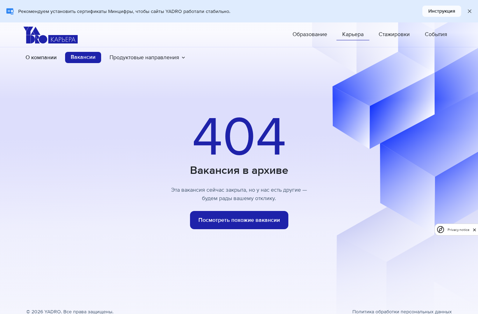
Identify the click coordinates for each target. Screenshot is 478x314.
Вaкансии (83, 57)
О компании (41, 57)
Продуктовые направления (144, 57)
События (436, 34)
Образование (310, 34)
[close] (474, 229)
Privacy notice (458, 230)
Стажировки (394, 34)
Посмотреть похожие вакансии (239, 220)
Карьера (353, 34)
